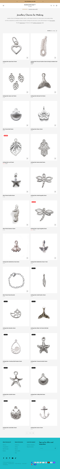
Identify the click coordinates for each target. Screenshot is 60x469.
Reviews (4, 450)
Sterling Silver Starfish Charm (9, 394)
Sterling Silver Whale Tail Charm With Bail (39, 328)
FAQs (16, 452)
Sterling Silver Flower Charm (37, 129)
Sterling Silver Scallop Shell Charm (38, 394)
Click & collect (17, 450)
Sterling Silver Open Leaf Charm (9, 96)
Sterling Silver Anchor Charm (37, 427)
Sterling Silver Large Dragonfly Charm (39, 228)
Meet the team (5, 448)
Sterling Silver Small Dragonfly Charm (38, 195)
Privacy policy (5, 463)
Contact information (18, 463)
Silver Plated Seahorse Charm (9, 228)
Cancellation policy (11, 463)
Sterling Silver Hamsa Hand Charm (38, 162)
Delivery (16, 446)
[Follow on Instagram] (6, 458)
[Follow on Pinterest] (9, 458)
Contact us (17, 444)
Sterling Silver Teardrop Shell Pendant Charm (12, 361)
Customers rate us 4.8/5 (33, 9)
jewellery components (37, 22)
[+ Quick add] (27, 58)
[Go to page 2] (33, 433)
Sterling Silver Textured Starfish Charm (39, 361)
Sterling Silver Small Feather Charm (38, 294)
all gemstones (22, 22)
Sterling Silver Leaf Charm (8, 162)
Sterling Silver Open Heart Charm (10, 61)
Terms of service (5, 464)
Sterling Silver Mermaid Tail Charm (38, 96)
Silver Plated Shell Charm (8, 129)
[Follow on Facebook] (3, 458)
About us (4, 444)
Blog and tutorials (30, 446)
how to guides (52, 20)
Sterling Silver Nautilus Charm (9, 328)
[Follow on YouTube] (12, 458)
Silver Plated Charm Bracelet (9, 294)
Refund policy (24, 463)
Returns (16, 448)
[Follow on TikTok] (15, 458)
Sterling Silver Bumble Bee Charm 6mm (11, 261)
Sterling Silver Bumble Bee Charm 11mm (39, 261)
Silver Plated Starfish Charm (9, 195)
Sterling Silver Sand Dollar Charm (10, 427)
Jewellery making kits (31, 444)
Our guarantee (5, 446)
